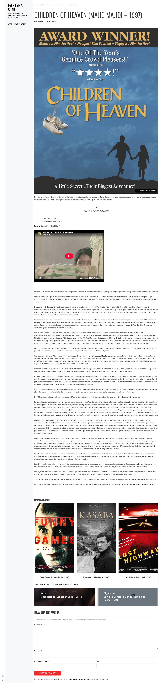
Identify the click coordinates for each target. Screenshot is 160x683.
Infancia (68, 584)
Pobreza (75, 584)
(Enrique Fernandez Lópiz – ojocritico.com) (142, 484)
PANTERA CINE (15, 7)
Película (37, 226)
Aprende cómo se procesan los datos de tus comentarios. (87, 679)
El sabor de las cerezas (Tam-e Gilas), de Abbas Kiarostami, (92, 356)
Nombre (38, 651)
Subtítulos (44, 226)
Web (98, 661)
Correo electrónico (42, 661)
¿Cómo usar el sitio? (17, 24)
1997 (37, 584)
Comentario (39, 625)
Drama (55, 584)
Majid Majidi (44, 584)
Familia (61, 584)
